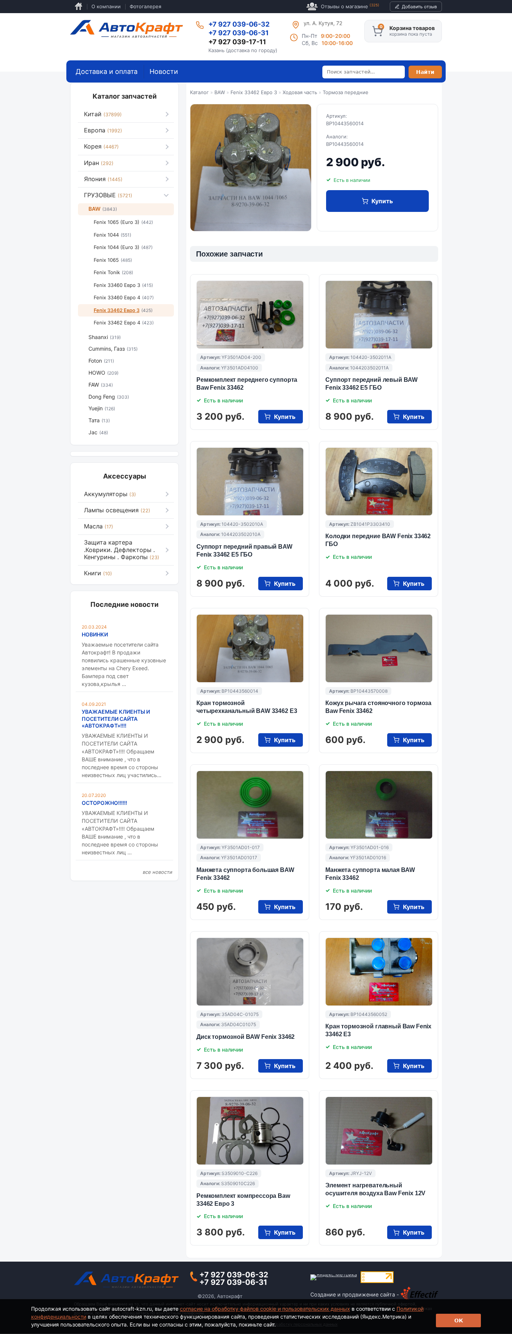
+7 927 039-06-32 (238, 24)
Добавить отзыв (419, 6)
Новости (164, 71)
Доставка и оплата (107, 71)
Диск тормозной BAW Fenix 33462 (245, 1037)
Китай (103, 114)
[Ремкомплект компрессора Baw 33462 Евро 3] (250, 1130)
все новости (157, 872)
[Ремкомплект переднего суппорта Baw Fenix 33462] (250, 314)
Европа (103, 130)
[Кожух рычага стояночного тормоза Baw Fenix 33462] (379, 648)
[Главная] (126, 29)
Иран (99, 163)
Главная (78, 6)
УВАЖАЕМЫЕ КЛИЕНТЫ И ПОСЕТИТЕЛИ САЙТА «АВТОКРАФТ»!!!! (116, 718)
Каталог (199, 92)
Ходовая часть (300, 92)
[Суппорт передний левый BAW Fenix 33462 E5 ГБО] (379, 314)
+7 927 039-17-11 (237, 42)
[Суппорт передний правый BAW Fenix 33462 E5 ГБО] (250, 481)
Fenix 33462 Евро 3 (254, 92)
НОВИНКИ (95, 634)
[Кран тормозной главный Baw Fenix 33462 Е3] (379, 971)
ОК (458, 1320)
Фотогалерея (145, 6)
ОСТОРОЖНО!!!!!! (104, 803)
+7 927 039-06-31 (238, 33)
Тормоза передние (345, 92)
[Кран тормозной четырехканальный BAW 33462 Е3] (250, 648)
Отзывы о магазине (350, 6)
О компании (106, 6)
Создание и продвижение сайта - (355, 1294)
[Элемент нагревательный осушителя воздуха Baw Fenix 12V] (379, 1130)
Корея (101, 146)
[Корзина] (377, 31)
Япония (103, 179)
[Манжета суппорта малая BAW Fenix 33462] (379, 805)
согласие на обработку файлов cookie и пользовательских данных (265, 1308)
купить (382, 201)
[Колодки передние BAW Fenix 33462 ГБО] (379, 481)
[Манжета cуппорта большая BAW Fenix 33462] (250, 805)
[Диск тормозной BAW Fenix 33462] (250, 971)
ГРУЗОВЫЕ (108, 195)
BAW (219, 92)
